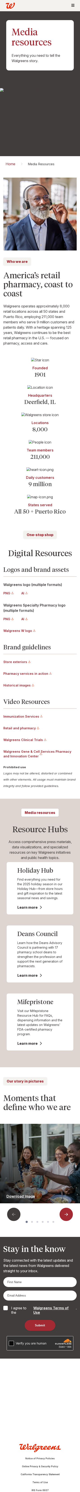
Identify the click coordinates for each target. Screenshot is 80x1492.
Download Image (20, 1196)
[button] (13, 1214)
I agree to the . (44, 1310)
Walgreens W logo (17, 631)
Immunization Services (21, 716)
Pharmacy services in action (25, 673)
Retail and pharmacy (19, 728)
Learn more (27, 907)
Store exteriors (15, 662)
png (6, 593)
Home (10, 164)
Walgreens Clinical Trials (23, 740)
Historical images (17, 685)
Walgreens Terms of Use (51, 1310)
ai (22, 593)
